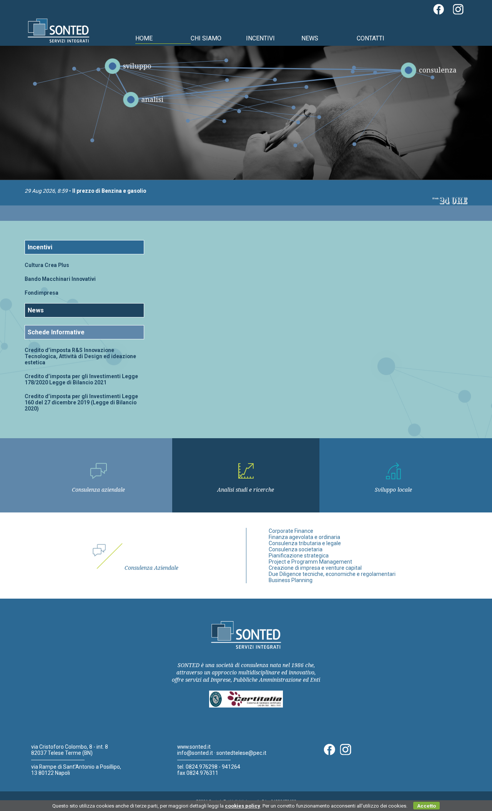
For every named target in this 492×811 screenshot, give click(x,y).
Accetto (426, 806)
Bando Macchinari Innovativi (60, 279)
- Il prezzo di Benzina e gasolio (85, 191)
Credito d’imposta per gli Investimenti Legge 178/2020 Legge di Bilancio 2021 (81, 379)
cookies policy (242, 806)
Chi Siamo (206, 38)
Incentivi (260, 38)
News (309, 38)
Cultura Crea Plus (47, 265)
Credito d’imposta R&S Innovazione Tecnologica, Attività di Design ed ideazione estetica (80, 356)
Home (144, 38)
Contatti (370, 38)
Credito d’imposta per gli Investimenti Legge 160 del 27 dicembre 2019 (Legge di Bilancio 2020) (81, 402)
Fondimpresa (41, 293)
